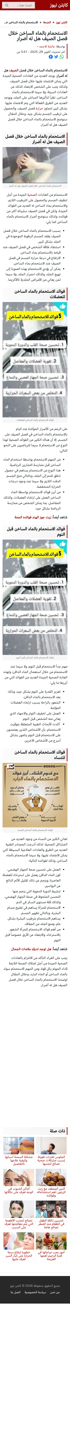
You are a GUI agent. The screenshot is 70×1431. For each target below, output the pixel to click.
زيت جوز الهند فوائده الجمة (33, 517)
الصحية (32, 194)
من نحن (55, 1292)
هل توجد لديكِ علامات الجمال (31, 949)
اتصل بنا (15, 1292)
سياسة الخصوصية (35, 1292)
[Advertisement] (35, 1054)
